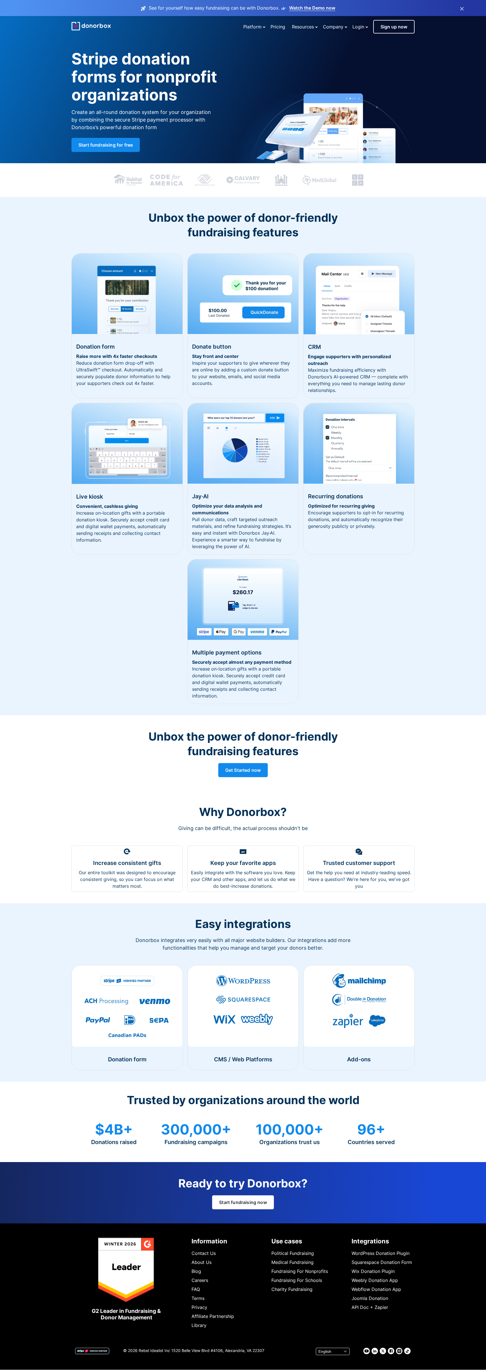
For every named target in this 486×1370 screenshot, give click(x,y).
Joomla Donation (370, 1298)
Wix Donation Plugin (373, 1271)
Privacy (199, 1307)
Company (333, 27)
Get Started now (243, 770)
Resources (303, 27)
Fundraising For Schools (296, 1280)
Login (358, 27)
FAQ (196, 1289)
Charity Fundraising (291, 1289)
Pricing (278, 27)
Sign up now (394, 27)
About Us (202, 1262)
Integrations (370, 1241)
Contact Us (204, 1253)
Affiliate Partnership (213, 1316)
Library (199, 1325)
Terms (198, 1298)
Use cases (286, 1241)
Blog (196, 1271)
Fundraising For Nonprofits (299, 1271)
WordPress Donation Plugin (381, 1253)
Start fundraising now (243, 1202)
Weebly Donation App (375, 1280)
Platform (252, 27)
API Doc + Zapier (370, 1307)
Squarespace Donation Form (382, 1262)
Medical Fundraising (292, 1262)
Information (209, 1241)
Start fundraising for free (105, 145)
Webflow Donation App (376, 1289)
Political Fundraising (292, 1253)
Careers (200, 1280)
